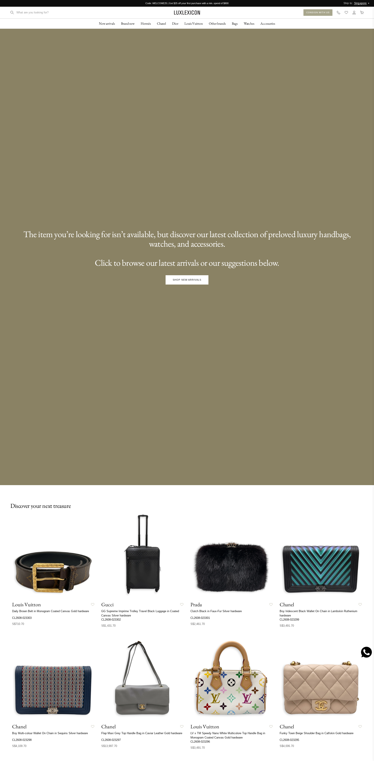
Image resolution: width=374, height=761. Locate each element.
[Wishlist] (346, 12)
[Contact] (338, 12)
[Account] (354, 12)
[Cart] (362, 12)
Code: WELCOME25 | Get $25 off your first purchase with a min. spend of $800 (187, 3)
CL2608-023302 (111, 619)
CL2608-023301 (200, 617)
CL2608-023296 (200, 741)
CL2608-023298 (22, 740)
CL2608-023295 (289, 740)
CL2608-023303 (22, 617)
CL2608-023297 (111, 740)
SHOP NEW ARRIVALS (187, 279)
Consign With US (318, 12)
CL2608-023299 (289, 619)
